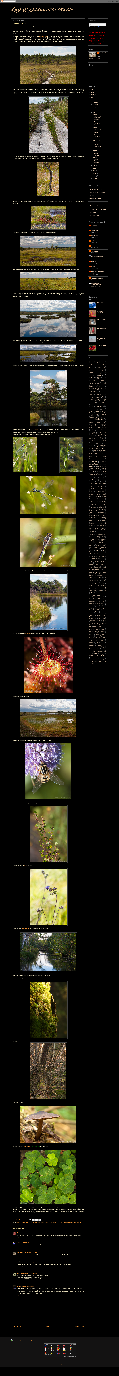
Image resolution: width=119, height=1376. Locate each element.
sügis (102, 605)
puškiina (103, 539)
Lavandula (91, 471)
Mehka (98, 494)
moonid (103, 499)
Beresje (104, 375)
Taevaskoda (91, 606)
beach (95, 375)
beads (99, 375)
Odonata (79, 1222)
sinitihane (91, 585)
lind (98, 481)
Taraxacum (91, 615)
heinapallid (91, 422)
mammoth (102, 490)
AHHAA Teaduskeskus (100, 366)
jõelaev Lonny (99, 434)
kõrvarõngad (92, 463)
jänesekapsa (27, 1146)
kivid (94, 450)
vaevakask (39, 803)
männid (62, 1222)
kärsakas (103, 464)
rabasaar (23, 1224)
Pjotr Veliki (98, 531)
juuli (94, 165)
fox (103, 408)
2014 (92, 95)
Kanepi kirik (93, 442)
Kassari (94, 443)
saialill (102, 570)
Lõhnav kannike (101, 486)
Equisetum (100, 400)
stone (92, 593)
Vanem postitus (79, 1326)
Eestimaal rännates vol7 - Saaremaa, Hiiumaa (97, 130)
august (95, 112)
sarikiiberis (93, 574)
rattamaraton (92, 555)
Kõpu (103, 461)
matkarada (91, 493)
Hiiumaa (100, 425)
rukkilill (91, 566)
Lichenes (96, 476)
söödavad (97, 605)
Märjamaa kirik (103, 504)
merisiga (104, 496)
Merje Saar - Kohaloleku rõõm (97, 272)
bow (99, 378)
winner (97, 655)
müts (103, 506)
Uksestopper (92, 203)
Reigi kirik (101, 556)
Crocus (102, 391)
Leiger (100, 473)
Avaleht (48, 1326)
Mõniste (91, 504)
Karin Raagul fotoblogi (42, 10)
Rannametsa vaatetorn (95, 552)
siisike (102, 582)
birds (98, 377)
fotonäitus (98, 408)
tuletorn (99, 626)
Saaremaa (96, 570)
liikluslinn (91, 477)
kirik (103, 448)
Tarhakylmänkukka (100, 615)
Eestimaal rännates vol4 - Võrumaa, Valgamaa (97, 153)
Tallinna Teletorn (97, 609)
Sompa (90, 590)
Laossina (92, 469)
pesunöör (98, 526)
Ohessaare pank (94, 517)
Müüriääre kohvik (93, 507)
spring (93, 592)
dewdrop (102, 393)
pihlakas (102, 528)
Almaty (103, 367)
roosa (96, 563)
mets (94, 498)
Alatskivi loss (92, 367)
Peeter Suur (102, 525)
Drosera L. (91, 394)
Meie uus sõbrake (101, 319)
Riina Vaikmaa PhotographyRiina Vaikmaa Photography (97, 284)
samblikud (91, 572)
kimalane (93, 448)
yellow (99, 661)
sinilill (102, 583)
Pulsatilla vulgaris (93, 537)
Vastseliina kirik (101, 639)
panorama (99, 523)
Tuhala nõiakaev (93, 625)
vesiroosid (91, 642)
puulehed (97, 541)
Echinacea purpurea (100, 396)
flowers (99, 406)
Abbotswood (91, 362)
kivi (90, 450)
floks (92, 406)
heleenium (98, 422)
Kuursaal (94, 461)
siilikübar (97, 582)
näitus (97, 513)
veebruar (95, 178)
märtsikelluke (95, 506)
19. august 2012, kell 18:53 (31, 1252)
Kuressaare (91, 459)
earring (91, 396)
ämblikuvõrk (98, 659)
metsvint (98, 499)
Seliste (103, 579)
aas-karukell (101, 361)
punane (102, 537)
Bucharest (94, 380)
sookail (95, 590)
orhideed (96, 518)
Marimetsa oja (25, 928)
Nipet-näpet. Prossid (94, 215)
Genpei (91, 412)
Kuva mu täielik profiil (95, 58)
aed (101, 362)
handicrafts (99, 419)
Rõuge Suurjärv (97, 567)
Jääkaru (103, 438)
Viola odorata (96, 648)
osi (100, 518)
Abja (98, 362)
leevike (104, 471)
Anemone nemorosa (94, 370)
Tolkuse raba (92, 620)
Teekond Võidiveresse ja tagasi (101, 338)
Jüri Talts (19, 1286)
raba (92, 548)
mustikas (97, 502)
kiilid (39, 1222)
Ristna (100, 558)
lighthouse (102, 476)
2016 (92, 89)
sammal (98, 572)
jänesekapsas (34, 1222)
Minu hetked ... (95, 236)
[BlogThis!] (35, 1220)
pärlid (91, 545)
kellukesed (102, 445)
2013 (92, 97)
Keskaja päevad (92, 447)
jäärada (97, 440)
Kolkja (96, 451)
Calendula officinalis (94, 382)
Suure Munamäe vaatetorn (95, 595)
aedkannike (91, 366)
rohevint (103, 559)
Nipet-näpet (100, 302)
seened (98, 579)
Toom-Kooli (99, 620)
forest (90, 408)
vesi (96, 640)
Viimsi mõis (100, 643)
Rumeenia (97, 566)
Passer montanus (94, 525)
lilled (93, 479)
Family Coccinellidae (95, 404)
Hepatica (102, 424)
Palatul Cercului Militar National (98, 522)
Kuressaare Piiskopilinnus (101, 459)
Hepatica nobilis (92, 425)
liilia (97, 477)
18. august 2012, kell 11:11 (26, 1242)
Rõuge (90, 567)
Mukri (103, 501)
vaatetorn (91, 634)
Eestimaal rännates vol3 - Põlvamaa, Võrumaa (97, 160)
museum (91, 502)
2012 (92, 100)
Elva (104, 397)
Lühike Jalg (91, 488)
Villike (90, 648)
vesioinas (102, 640)
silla (90, 583)
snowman (102, 588)
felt (102, 404)
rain (92, 550)
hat (99, 421)
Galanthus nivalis (95, 411)
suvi (103, 597)
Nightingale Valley (93, 510)
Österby (104, 659)
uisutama (102, 629)
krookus (102, 455)
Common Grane (103, 389)
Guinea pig (94, 416)
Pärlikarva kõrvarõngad (95, 189)
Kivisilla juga (102, 450)
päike (103, 544)
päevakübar (91, 544)
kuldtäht (98, 456)
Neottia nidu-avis (101, 509)
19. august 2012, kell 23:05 (29, 1262)
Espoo (94, 402)
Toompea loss (93, 621)
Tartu (90, 617)
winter (103, 655)
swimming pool (100, 598)
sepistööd (91, 580)
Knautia (42, 1222)
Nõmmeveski (92, 513)
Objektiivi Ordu (72, 1222)
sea (100, 577)
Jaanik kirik (103, 429)
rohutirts (91, 561)
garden (103, 411)
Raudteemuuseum (102, 555)
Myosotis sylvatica (102, 507)
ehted (98, 397)
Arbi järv (102, 372)
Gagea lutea (103, 409)
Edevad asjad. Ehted (94, 206)
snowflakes (94, 588)
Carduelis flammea (102, 383)
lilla (105, 477)
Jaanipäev (93, 430)
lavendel (99, 471)
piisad (91, 530)
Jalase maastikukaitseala (101, 430)
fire (105, 404)
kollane (102, 451)
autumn (101, 374)
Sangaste (104, 572)
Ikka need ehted (93, 195)
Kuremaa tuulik (94, 458)
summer (98, 593)
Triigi (98, 623)
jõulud (92, 435)
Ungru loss (97, 631)
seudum (103, 580)
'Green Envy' (92, 361)
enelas (98, 399)
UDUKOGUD (94, 225)
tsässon (103, 623)
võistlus (97, 650)
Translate (102, 27)
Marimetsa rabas (43, 36)
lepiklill (91, 474)
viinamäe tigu (101, 645)
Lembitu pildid (95, 241)
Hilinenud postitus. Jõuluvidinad (97, 209)
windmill (91, 655)
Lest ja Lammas (97, 474)
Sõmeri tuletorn (100, 600)
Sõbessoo (91, 600)
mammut (91, 491)
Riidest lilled (92, 212)
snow (96, 587)
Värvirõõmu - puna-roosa (100, 311)
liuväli (95, 483)
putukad (91, 541)
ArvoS (18, 1242)
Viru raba (103, 648)
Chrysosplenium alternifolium (96, 388)
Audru (95, 374)
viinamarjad (91, 645)
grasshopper (97, 414)
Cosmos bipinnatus (95, 391)
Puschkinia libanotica (94, 539)
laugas (50, 1222)
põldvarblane (103, 541)
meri (97, 496)
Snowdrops (103, 587)
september (96, 109)
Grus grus (104, 414)
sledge (90, 587)
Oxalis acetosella (17, 1224)
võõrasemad (99, 651)
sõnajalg (98, 601)
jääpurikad (91, 440)
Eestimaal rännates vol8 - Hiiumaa (97, 123)
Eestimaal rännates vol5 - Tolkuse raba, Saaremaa (97, 145)
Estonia (98, 402)
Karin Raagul (20, 1252)
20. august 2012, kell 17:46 (30, 1273)
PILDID (93, 266)
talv (96, 611)
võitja (103, 650)
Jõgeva (105, 434)
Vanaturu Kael (102, 637)
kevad (99, 447)
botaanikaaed (92, 378)
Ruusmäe (103, 566)
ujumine (91, 631)
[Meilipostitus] (30, 1219)
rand (104, 550)
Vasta (18, 1237)
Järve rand (102, 437)
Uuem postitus (17, 1326)
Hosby (95, 427)
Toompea (104, 620)
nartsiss (92, 509)
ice (98, 429)
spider (105, 590)
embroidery (91, 399)
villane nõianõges (101, 647)
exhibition (104, 402)
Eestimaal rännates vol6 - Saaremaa (97, 136)
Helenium (104, 422)
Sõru (104, 601)
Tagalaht (98, 606)
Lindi (103, 481)
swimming (91, 598)
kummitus (104, 456)
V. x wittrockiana (101, 632)
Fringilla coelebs (92, 409)
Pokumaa (96, 533)
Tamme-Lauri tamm (101, 613)
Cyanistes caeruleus (93, 393)
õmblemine (95, 658)
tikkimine (91, 618)
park (105, 523)
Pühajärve (104, 545)
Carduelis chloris (93, 383)
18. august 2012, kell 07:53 (27, 1233)
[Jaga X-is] (36, 1220)
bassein (90, 375)
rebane (93, 556)
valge (103, 634)
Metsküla (102, 498)
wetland (102, 653)
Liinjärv (101, 477)
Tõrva (96, 629)
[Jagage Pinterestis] (40, 1220)
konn (97, 455)
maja (97, 488)
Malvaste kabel (94, 490)
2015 (92, 92)
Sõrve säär (91, 603)
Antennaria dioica (93, 372)
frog (99, 409)
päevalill (98, 544)
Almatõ (98, 367)
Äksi (104, 658)
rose (103, 563)
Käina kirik (97, 464)
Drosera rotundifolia (21, 1222)
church (91, 389)
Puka (92, 536)
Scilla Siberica (92, 577)
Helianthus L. (94, 424)
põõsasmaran (101, 542)
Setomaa (97, 580)
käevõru (102, 463)
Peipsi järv (91, 526)
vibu (97, 642)
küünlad (104, 466)
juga (105, 432)
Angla (103, 370)
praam (105, 534)
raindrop (97, 550)
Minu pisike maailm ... (97, 278)
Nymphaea (103, 513)
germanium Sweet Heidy (100, 412)
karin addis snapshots (97, 256)
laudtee (46, 1222)
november (96, 104)
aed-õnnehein (101, 364)
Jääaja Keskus (97, 438)
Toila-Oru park (101, 618)
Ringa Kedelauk (20, 1273)
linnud (90, 483)
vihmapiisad (91, 643)
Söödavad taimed (101, 345)
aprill (94, 173)
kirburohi (98, 448)
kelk (97, 445)
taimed (96, 608)
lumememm (91, 485)
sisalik (103, 585)
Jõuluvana (99, 435)
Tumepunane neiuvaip (94, 628)
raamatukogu (103, 547)
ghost (92, 414)
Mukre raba (98, 501)
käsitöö (91, 466)
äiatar (25, 865)
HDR (104, 421)
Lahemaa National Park (101, 468)
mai (94, 170)
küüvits (92, 468)
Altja (90, 369)
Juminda (92, 434)
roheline (97, 559)
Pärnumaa (97, 545)
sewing (90, 582)
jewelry (93, 432)
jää (90, 439)
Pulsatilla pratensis (100, 536)
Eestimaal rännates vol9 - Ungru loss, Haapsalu (97, 117)
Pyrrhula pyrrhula (95, 547)
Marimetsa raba (56, 1222)
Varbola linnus (92, 639)
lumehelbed (102, 483)
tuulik (90, 629)
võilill (90, 650)
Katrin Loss (94, 261)
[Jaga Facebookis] (38, 1220)
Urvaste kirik (92, 632)
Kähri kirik (91, 464)
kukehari (91, 456)
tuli (104, 626)
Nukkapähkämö (100, 512)
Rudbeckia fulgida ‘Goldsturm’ (96, 564)
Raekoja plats (103, 548)
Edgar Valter (92, 397)
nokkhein (62, 200)
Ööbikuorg (93, 661)
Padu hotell (97, 520)
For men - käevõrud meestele (97, 192)
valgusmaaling (99, 636)
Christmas (101, 386)
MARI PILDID (94, 251)
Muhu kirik (91, 501)
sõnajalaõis (91, 601)
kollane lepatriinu (93, 453)
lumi (100, 485)
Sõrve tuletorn (100, 603)
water (95, 653)
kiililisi (36, 429)
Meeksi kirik (101, 493)
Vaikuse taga (94, 230)
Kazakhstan (99, 443)
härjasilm (93, 429)
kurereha (103, 458)
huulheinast (28, 633)
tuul (103, 628)
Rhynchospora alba (30, 1224)
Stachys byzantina (102, 592)
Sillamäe (96, 583)
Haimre (90, 419)
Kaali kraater (103, 440)
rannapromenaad (93, 553)
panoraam (91, 523)
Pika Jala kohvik (98, 529)
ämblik (91, 660)
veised (90, 640)
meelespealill (92, 494)
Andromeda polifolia (99, 369)
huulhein (28, 1222)
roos (90, 563)
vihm (102, 642)
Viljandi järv (92, 647)
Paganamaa (104, 520)
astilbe (90, 374)
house (99, 427)
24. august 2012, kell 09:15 (27, 1286)
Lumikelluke (92, 486)
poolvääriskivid (98, 534)
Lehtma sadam (94, 473)
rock (104, 558)
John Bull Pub (100, 432)
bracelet (104, 379)
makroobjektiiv (103, 488)
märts (94, 176)
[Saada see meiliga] (33, 1220)
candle (103, 382)
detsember (96, 102)
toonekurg (100, 621)
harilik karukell (93, 421)
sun (104, 593)
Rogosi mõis (91, 559)
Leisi (104, 473)
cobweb (96, 389)
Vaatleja (19, 1233)
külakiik (99, 466)
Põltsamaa (93, 542)
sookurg (100, 590)
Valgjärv (91, 636)
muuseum (103, 502)
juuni (94, 168)
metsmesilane (92, 499)
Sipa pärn (98, 585)
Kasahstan (99, 442)
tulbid (94, 626)
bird (92, 377)
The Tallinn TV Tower (100, 617)
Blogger (61, 1364)
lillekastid (102, 480)
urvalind (103, 631)
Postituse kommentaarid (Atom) (50, 1332)
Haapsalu (102, 417)
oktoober (95, 107)
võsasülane (92, 651)
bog (103, 377)
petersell (96, 528)
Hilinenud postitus (101, 328)
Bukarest (102, 380)
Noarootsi (103, 510)
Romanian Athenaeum (100, 561)
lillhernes (91, 481)
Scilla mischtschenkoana (100, 575)
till (96, 618)
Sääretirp (91, 605)
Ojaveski (101, 517)
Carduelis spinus (95, 385)
